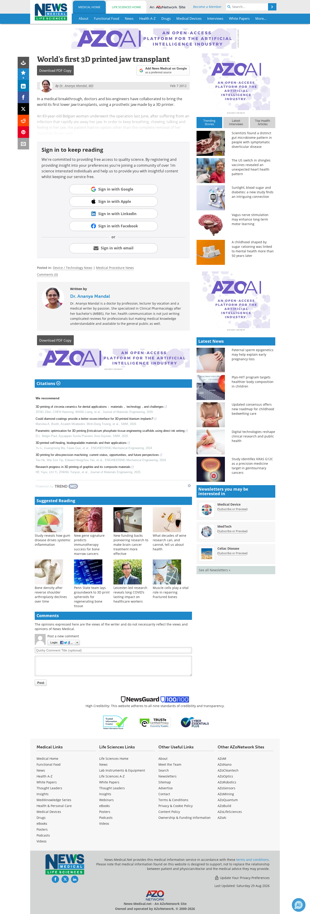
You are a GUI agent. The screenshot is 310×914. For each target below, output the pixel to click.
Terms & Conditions (173, 800)
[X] (23, 109)
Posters (42, 829)
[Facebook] (23, 97)
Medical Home (89, 7)
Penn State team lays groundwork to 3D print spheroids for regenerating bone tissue (92, 597)
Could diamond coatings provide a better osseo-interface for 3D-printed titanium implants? (94, 418)
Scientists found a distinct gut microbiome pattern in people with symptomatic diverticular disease (252, 140)
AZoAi (222, 817)
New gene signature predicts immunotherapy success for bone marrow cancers (89, 544)
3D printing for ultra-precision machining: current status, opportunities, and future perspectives (97, 455)
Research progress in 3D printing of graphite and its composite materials (83, 467)
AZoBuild (224, 806)
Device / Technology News (72, 268)
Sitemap (164, 782)
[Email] (23, 143)
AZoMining (226, 794)
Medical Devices (49, 812)
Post (40, 683)
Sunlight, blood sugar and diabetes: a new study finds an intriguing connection (252, 192)
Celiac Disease (228, 548)
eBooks (42, 823)
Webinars (106, 800)
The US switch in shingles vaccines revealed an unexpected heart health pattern (251, 167)
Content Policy (169, 812)
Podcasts (43, 835)
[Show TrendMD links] (189, 485)
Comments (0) (47, 274)
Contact (164, 794)
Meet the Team (169, 764)
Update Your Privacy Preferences (244, 878)
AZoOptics (225, 776)
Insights (43, 794)
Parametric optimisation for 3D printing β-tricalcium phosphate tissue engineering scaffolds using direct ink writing (110, 430)
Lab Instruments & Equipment (122, 770)
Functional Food (49, 764)
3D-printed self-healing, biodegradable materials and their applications (81, 443)
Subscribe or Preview (232, 509)
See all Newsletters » (214, 570)
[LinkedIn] (23, 86)
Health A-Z (44, 776)
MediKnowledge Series (54, 800)
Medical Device (229, 504)
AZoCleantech (228, 770)
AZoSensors (226, 788)
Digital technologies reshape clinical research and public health (253, 436)
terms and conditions (252, 859)
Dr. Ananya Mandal (90, 296)
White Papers (47, 782)
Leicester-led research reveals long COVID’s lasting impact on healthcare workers (130, 595)
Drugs (41, 817)
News (41, 770)
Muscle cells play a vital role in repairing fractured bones (171, 592)
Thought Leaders (49, 788)
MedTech (224, 526)
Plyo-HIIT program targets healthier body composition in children (252, 381)
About (162, 758)
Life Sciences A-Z (112, 776)
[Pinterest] (23, 132)
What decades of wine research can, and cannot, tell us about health (169, 542)
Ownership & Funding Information (184, 817)
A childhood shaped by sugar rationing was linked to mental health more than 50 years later (253, 249)
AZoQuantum (228, 800)
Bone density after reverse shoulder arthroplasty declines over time (51, 595)
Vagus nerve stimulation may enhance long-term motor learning (250, 219)
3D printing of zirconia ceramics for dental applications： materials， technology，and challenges (100, 406)
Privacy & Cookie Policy (175, 806)
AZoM (222, 758)
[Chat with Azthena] (298, 905)
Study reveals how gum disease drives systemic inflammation (53, 540)
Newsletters (167, 776)
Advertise (165, 788)
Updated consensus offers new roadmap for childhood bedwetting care (253, 409)
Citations (46, 383)
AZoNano (224, 764)
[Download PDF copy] (23, 62)
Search (163, 770)
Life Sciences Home (126, 7)
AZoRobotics (227, 782)
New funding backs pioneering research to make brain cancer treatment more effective (130, 544)
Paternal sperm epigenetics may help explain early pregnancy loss (252, 354)
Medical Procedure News (115, 268)
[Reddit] (23, 120)
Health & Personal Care (54, 806)
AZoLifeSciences (230, 812)
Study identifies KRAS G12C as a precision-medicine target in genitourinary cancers (252, 466)
